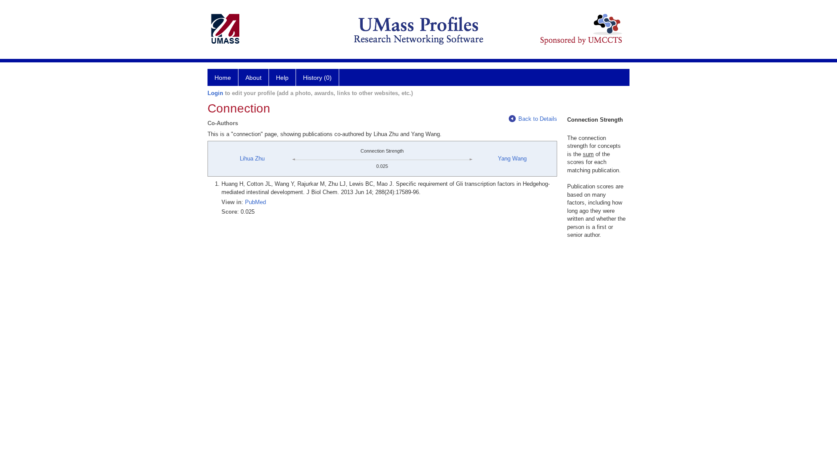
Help (282, 77)
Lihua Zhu (252, 158)
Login (215, 93)
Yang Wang (512, 158)
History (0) (317, 77)
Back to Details (537, 119)
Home (222, 77)
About (253, 77)
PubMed (255, 202)
